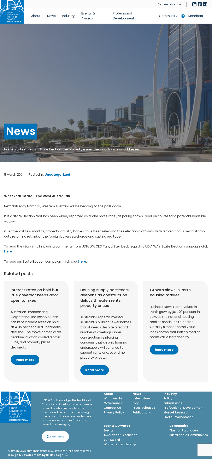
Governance (113, 403)
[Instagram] (205, 4)
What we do (113, 398)
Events (108, 430)
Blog (135, 403)
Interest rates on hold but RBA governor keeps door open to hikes (35, 295)
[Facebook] (200, 4)
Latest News (26, 149)
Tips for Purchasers (184, 430)
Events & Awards (88, 15)
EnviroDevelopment (178, 417)
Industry (68, 16)
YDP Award (112, 440)
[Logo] (15, 407)
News (51, 16)
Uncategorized (57, 174)
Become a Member (170, 4)
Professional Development (123, 15)
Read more (25, 360)
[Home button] (12, 12)
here (8, 251)
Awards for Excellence (120, 435)
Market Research (176, 412)
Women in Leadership (120, 444)
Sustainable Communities (188, 435)
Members (195, 16)
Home (8, 149)
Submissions (173, 403)
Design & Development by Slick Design (35, 455)
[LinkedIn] (194, 4)
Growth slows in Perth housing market (170, 292)
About (36, 16)
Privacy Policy (114, 412)
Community (168, 16)
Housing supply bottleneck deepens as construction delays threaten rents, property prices (105, 297)
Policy (168, 398)
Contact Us (112, 408)
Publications (141, 412)
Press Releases (143, 408)
